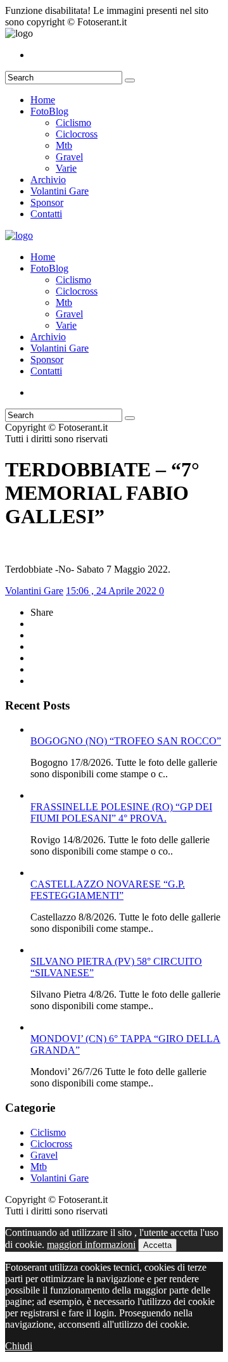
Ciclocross (77, 134)
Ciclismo (73, 122)
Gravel (69, 156)
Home (42, 99)
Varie (66, 168)
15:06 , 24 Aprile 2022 (112, 590)
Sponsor (46, 202)
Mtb (64, 145)
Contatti (46, 213)
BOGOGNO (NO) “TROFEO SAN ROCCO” (125, 740)
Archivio (48, 179)
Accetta (157, 1245)
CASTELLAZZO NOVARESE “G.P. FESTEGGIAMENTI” (107, 890)
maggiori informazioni (91, 1244)
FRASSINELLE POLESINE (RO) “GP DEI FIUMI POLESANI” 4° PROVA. (121, 812)
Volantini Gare (59, 191)
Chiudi (18, 1345)
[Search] (130, 80)
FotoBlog (49, 111)
